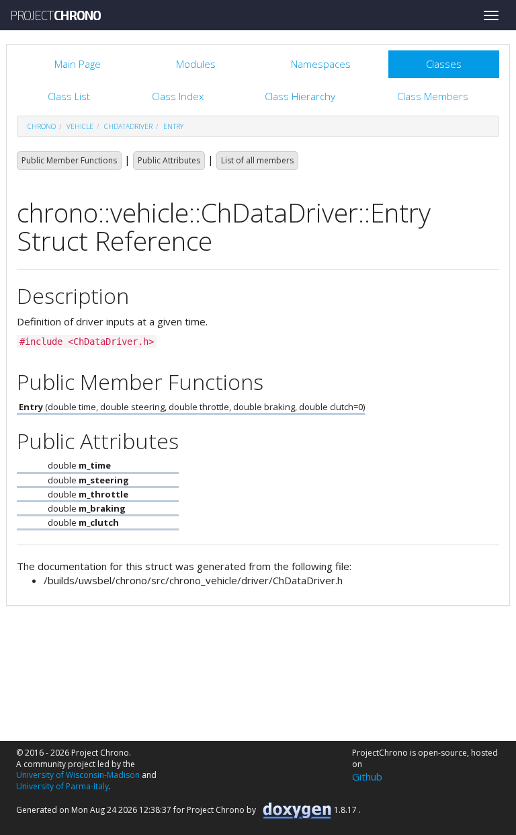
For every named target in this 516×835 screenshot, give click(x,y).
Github (367, 776)
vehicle (80, 126)
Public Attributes (169, 160)
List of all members (257, 160)
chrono (42, 126)
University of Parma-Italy (62, 786)
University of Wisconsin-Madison (78, 775)
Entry (173, 126)
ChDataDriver (128, 126)
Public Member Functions (69, 160)
